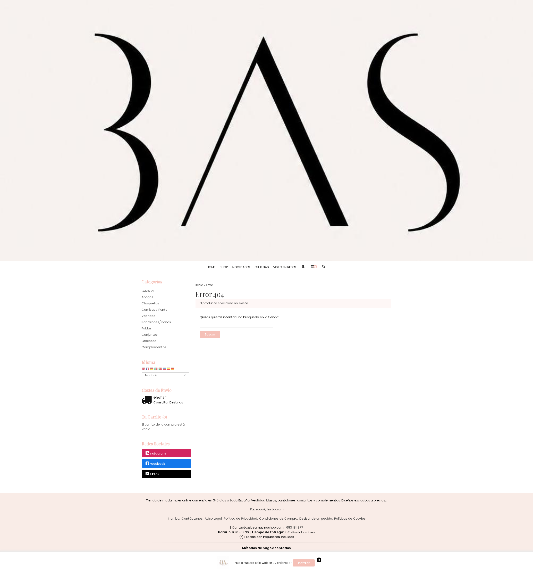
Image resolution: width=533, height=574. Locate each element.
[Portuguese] (160, 369)
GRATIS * (160, 397)
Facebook (157, 464)
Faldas (147, 328)
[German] (151, 369)
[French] (147, 369)
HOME (211, 267)
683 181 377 (294, 527)
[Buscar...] (324, 267)
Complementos (154, 347)
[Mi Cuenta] (303, 267)
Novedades (241, 267)
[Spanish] (168, 369)
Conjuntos (150, 334)
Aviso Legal (213, 518)
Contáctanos (192, 518)
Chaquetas (150, 303)
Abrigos (147, 297)
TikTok (154, 474)
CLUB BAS (261, 267)
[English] (143, 369)
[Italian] (156, 369)
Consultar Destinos (168, 402)
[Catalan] (173, 369)
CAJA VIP (148, 291)
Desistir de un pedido (315, 518)
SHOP (224, 267)
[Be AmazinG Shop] (266, 130)
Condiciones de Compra (278, 518)
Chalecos (149, 341)
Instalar (304, 563)
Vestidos (148, 316)
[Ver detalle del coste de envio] (147, 400)
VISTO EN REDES (284, 267)
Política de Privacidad (240, 518)
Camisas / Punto (155, 309)
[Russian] (164, 369)
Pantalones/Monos (156, 322)
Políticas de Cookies (350, 518)
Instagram (158, 453)
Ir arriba (173, 518)
